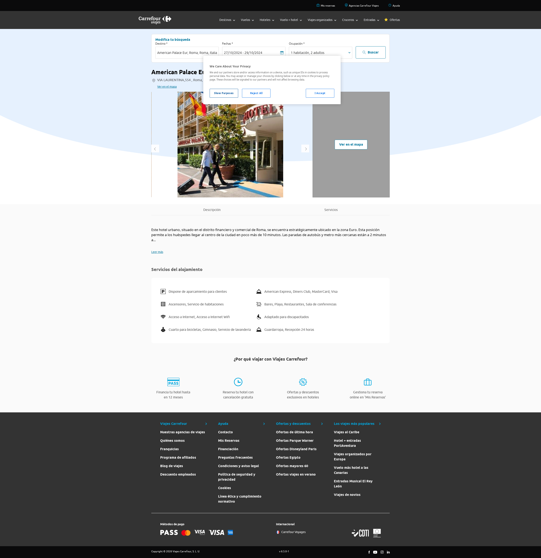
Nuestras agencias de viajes (182, 432)
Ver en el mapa (167, 86)
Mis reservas (328, 5)
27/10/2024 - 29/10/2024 (243, 53)
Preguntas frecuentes (235, 457)
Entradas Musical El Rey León (353, 483)
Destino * (161, 43)
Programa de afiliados (178, 457)
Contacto (225, 432)
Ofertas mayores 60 (292, 466)
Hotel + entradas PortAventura (347, 443)
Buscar (373, 52)
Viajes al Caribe (346, 432)
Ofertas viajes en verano (296, 474)
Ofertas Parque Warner (295, 441)
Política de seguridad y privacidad (236, 476)
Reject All (256, 93)
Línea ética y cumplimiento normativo (239, 498)
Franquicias (169, 449)
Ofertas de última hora (294, 432)
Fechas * (227, 43)
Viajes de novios (347, 495)
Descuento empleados (178, 474)
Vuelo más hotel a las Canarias (351, 470)
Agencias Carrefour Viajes (364, 5)
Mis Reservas (228, 441)
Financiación (228, 449)
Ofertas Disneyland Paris (296, 449)
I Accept (320, 93)
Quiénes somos (172, 441)
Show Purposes (224, 93)
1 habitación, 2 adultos (307, 53)
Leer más (157, 252)
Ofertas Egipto (288, 457)
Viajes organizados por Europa (353, 456)
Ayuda (396, 5)
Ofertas (395, 20)
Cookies (224, 488)
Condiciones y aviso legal (238, 466)
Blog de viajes (171, 466)
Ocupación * (297, 43)
